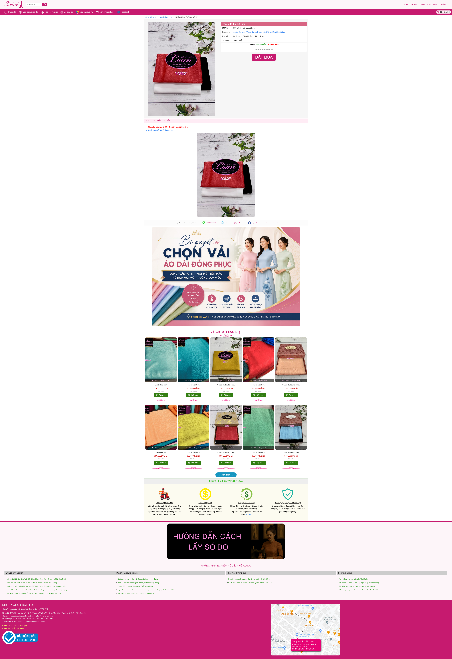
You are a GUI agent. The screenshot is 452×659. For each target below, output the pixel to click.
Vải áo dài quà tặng (277, 32)
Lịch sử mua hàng (107, 12)
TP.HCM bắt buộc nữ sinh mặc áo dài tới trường (357, 586)
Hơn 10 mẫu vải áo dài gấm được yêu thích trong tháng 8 (139, 583)
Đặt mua (162, 395)
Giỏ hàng (444, 12)
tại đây (248, 514)
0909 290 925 (211, 223)
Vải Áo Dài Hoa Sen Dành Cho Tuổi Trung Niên (135, 586)
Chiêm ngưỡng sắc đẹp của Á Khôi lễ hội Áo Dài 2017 (359, 590)
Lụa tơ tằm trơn (239, 32)
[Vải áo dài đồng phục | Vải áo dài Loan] (226, 326)
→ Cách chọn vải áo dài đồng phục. (159, 130)
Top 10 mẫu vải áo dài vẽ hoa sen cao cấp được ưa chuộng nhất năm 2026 (146, 590)
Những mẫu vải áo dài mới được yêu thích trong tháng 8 (138, 579)
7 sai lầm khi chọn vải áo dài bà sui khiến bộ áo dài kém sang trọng (32, 583)
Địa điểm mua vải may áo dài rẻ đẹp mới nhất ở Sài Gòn (249, 579)
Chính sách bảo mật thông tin (14, 625)
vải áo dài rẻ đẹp (25, 609)
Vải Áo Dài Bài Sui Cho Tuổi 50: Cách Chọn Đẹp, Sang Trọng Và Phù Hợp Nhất (36, 579)
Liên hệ (405, 4)
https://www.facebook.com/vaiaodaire (265, 223)
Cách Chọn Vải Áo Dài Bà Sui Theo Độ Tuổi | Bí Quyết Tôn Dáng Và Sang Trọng (37, 590)
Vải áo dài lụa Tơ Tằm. (226, 385)
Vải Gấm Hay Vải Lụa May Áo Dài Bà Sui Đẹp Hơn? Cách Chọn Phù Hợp (34, 593)
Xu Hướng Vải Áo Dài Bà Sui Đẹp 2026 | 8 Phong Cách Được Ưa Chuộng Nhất (36, 586)
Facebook (125, 12)
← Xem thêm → (226, 475)
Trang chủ (12, 12)
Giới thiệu (414, 4)
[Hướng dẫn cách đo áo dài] (226, 558)
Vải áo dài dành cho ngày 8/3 (257, 32)
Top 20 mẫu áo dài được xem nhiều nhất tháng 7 (136, 593)
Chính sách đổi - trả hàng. (13, 628)
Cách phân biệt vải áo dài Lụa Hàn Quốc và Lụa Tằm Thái (250, 583)
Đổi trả (443, 4)
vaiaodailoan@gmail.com (234, 223)
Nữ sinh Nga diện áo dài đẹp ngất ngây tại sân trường (359, 583)
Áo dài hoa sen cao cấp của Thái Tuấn (353, 579)
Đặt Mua (264, 57)
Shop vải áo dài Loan (18, 605)
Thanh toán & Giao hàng (429, 4)
